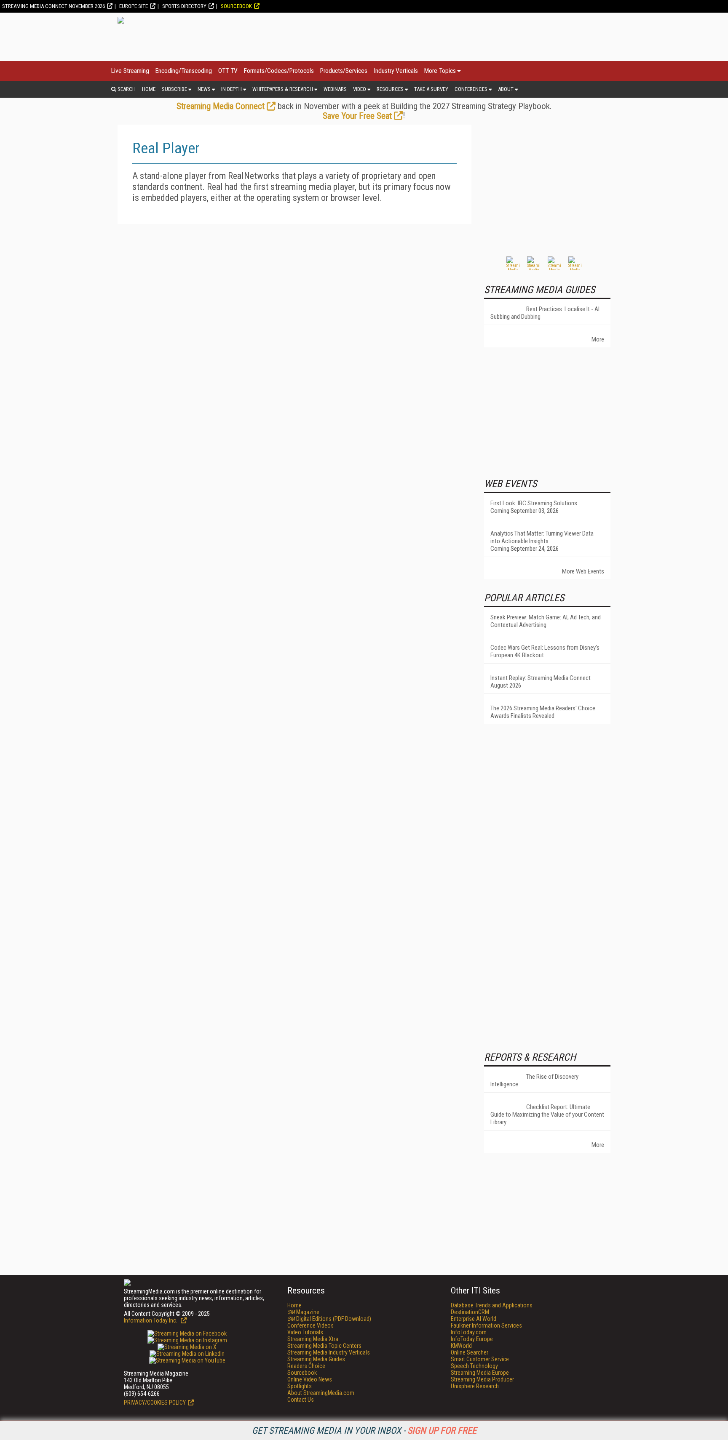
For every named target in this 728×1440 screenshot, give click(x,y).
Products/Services (343, 71)
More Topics (440, 71)
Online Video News (309, 1379)
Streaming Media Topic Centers (324, 1345)
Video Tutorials (305, 1332)
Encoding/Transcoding (183, 71)
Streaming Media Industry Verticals (328, 1352)
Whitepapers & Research (282, 89)
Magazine (303, 1312)
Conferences (471, 89)
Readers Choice (306, 1366)
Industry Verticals (396, 71)
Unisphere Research (475, 1386)
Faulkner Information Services (486, 1325)
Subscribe (174, 89)
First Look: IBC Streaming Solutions (533, 503)
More (598, 339)
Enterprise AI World (473, 1318)
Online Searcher (469, 1352)
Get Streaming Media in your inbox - (364, 1430)
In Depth (231, 89)
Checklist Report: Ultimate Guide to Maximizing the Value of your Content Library (547, 1114)
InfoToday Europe (472, 1339)
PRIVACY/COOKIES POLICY (155, 1402)
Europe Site (133, 6)
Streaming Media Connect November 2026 (53, 6)
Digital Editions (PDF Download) (329, 1318)
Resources (390, 89)
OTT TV (228, 71)
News (204, 89)
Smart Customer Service (480, 1359)
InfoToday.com (469, 1332)
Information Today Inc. (151, 1320)
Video (359, 89)
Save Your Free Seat (357, 116)
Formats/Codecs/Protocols (279, 71)
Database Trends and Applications (492, 1305)
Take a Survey (431, 89)
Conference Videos (310, 1325)
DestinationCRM (470, 1312)
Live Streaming (130, 71)
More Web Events (583, 571)
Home (148, 89)
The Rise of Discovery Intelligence (534, 1080)
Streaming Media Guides (316, 1359)
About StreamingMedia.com (320, 1392)
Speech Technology (474, 1366)
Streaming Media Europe (480, 1372)
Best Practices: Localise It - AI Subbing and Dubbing (545, 312)
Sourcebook (236, 6)
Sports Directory (184, 6)
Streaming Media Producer (482, 1379)
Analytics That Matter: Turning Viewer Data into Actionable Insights (542, 537)
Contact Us (300, 1399)
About (506, 89)
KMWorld (461, 1345)
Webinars (335, 89)
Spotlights (299, 1386)
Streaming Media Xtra (312, 1339)
